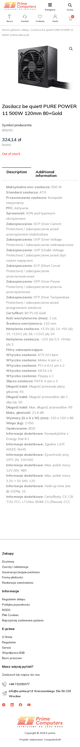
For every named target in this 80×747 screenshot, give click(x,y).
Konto (55, 21)
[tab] (16, 174)
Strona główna (11, 29)
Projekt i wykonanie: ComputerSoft (40, 739)
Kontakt (25, 21)
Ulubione (40, 21)
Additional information (46, 173)
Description (17, 171)
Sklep (25, 29)
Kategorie (50, 9)
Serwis (9, 21)
